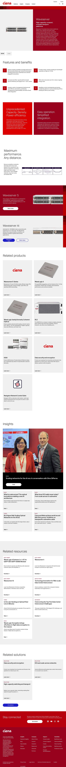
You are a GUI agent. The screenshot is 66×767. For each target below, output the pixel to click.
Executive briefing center (47, 747)
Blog (21, 741)
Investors (34, 743)
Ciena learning (57, 743)
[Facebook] (58, 721)
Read (13, 484)
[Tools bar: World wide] (62, 3)
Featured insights (24, 739)
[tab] (9, 53)
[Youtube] (51, 721)
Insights (21, 4)
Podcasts (22, 748)
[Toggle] (28, 737)
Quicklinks (56, 736)
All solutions (11, 705)
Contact (33, 4)
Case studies (23, 743)
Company (27, 4)
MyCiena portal (58, 746)
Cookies (55, 762)
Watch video (11, 208)
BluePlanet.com (58, 739)
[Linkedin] (48, 721)
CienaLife (34, 748)
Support (45, 736)
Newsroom (34, 746)
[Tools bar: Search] (60, 3)
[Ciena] (7, 2)
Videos (22, 746)
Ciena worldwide (58, 741)
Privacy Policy (23, 762)
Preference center (58, 748)
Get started (35, 721)
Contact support (47, 741)
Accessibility (22, 766)
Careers (55, 1)
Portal (62, 1)
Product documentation (46, 750)
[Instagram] (54, 721)
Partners (34, 751)
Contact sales (46, 739)
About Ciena (35, 739)
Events (44, 743)
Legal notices (32, 762)
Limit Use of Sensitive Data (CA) (44, 762)
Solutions (16, 4)
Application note (9, 240)
